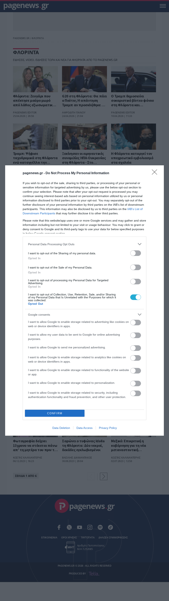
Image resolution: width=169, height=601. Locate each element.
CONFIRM (54, 413)
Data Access (84, 427)
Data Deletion (61, 427)
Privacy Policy (108, 427)
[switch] (135, 253)
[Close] (156, 173)
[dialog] (84, 300)
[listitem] (84, 244)
